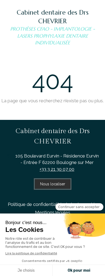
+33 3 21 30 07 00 (57, 169)
